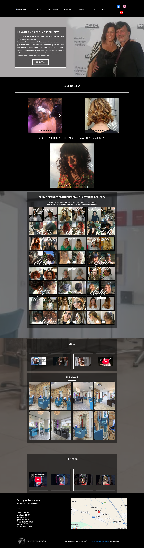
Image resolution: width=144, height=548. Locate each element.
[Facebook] (118, 6)
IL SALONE (81, 9)
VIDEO (93, 9)
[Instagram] (124, 6)
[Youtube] (121, 13)
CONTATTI (104, 9)
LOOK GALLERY (53, 9)
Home (39, 9)
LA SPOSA (67, 9)
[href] (99, 513)
